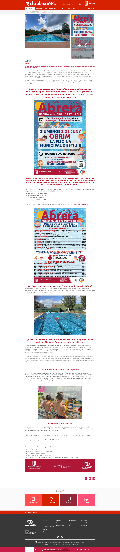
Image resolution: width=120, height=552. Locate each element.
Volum (77, 550)
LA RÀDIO (58, 520)
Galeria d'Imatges (60, 525)
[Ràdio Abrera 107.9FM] (41, 3)
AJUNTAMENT (51, 503)
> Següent (85, 550)
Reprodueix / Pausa (36, 550)
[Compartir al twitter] (90, 478)
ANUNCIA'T (84, 523)
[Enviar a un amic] (94, 478)
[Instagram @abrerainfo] (62, 537)
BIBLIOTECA (68, 502)
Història (57, 523)
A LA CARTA (84, 520)
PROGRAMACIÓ (72, 520)
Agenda (45, 532)
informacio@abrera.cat (67, 542)
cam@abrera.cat (83, 204)
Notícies (35, 512)
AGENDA (86, 503)
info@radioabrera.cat (63, 544)
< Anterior (81, 550)
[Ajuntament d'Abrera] (89, 3)
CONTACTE (84, 525)
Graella (70, 525)
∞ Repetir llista (89, 550)
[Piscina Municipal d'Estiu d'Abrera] (47, 30)
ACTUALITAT (28, 512)
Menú (93, 550)
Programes (71, 523)
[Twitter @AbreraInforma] (58, 537)
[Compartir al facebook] (86, 478)
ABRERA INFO (33, 503)
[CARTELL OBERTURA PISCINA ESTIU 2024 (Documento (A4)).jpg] (82, 24)
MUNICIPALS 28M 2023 (48, 527)
